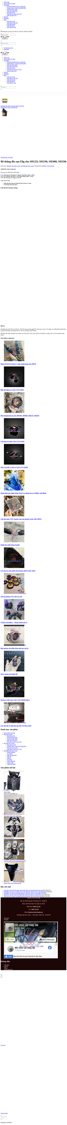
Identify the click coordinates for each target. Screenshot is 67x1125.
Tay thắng (9, 753)
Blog (5, 20)
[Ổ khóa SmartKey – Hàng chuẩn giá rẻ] (14, 619)
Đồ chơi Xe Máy (8, 93)
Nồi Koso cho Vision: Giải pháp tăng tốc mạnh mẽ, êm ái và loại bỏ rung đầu (24, 896)
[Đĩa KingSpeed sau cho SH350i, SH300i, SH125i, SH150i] (14, 412)
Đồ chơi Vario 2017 (12, 740)
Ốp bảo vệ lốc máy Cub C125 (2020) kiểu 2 (15, 700)
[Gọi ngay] (33, 256)
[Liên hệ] (1, 976)
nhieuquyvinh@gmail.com (35, 912)
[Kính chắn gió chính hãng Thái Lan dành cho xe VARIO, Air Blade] (14, 490)
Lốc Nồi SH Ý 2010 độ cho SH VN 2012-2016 (16, 726)
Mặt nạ (9, 758)
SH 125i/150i (50, 166)
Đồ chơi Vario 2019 (12, 9)
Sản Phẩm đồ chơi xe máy (27, 166)
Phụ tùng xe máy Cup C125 (14, 14)
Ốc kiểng (9, 759)
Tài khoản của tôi (8, 48)
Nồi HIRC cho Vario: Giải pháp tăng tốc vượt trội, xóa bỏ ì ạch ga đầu (22, 893)
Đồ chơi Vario (10, 25)
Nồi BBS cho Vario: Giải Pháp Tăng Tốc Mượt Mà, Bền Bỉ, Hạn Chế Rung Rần (25, 891)
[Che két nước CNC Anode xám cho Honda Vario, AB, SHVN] (14, 516)
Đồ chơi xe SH (11, 12)
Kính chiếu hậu (11, 761)
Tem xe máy (10, 762)
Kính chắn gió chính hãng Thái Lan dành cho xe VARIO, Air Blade (23, 493)
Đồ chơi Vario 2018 (12, 11)
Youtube (6, 919)
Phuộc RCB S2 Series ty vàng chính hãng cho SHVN (18, 364)
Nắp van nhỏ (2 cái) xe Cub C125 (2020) (14, 467)
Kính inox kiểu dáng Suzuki (10, 545)
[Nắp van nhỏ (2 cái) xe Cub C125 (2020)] (14, 464)
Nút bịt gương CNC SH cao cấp (11, 596)
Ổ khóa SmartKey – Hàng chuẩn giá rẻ (14, 622)
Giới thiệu (6, 965)
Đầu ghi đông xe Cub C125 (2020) (12, 390)
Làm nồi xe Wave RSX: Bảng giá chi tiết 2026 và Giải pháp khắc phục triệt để (24, 890)
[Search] (1, 89)
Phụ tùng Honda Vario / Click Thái (16, 6)
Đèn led (9, 756)
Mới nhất (6, 18)
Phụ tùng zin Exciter (12, 747)
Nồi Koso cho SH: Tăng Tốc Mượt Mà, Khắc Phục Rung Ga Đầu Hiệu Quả (24, 894)
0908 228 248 (36, 906)
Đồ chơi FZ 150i (11, 27)
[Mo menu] (1, 30)
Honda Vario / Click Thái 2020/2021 (16, 8)
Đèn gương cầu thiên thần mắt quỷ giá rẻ (14, 648)
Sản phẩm (6, 5)
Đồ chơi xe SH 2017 (12, 23)
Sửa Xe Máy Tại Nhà (9, 3)
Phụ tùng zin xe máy (9, 743)
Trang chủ (6, 2)
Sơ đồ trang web (8, 969)
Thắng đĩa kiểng (11, 764)
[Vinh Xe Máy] (33, 322)
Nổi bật (6, 17)
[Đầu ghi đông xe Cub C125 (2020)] (14, 386)
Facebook (6, 918)
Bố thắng (9, 166)
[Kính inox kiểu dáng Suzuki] (14, 541)
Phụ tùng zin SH (11, 745)
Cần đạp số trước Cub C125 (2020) (12, 441)
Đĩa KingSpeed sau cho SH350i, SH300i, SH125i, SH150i (20, 416)
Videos (6, 968)
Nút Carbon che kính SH (9, 674)
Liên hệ (6, 966)
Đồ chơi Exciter (11, 24)
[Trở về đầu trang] (1, 974)
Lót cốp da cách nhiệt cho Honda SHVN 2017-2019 (18, 571)
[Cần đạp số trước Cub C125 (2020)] (14, 438)
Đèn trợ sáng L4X (12, 15)
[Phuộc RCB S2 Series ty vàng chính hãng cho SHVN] (14, 360)
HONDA (44, 166)
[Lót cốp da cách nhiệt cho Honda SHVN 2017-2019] (14, 567)
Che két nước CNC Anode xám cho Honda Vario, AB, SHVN (21, 519)
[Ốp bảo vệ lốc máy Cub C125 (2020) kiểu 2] (14, 696)
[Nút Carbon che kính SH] (14, 671)
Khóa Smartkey (11, 752)
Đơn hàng (6, 49)
